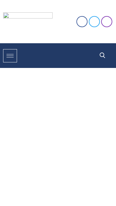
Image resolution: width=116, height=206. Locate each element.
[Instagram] (106, 21)
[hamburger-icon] (10, 55)
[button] (102, 55)
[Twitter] (94, 21)
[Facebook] (82, 21)
